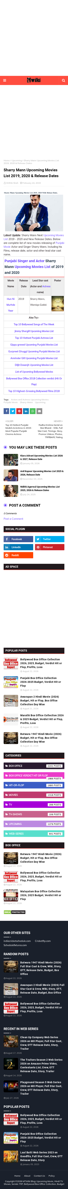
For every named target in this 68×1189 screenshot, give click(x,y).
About (27, 1175)
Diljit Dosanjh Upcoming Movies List (34, 364)
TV (31, 804)
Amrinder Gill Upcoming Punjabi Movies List (34, 358)
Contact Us (39, 1175)
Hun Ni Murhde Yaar (11, 304)
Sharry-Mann (26, 402)
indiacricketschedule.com (17, 940)
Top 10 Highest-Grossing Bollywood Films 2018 (34, 391)
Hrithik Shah (12, 183)
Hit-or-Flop (31, 785)
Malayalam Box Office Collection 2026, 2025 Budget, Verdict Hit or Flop (40, 895)
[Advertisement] (34, 38)
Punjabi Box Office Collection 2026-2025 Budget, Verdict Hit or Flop (40, 682)
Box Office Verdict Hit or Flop (31, 776)
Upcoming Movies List (32, 267)
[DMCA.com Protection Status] (15, 913)
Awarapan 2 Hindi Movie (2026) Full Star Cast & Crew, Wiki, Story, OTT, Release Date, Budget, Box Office (42, 989)
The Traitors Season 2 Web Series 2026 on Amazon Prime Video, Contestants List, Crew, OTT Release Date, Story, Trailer (41, 1065)
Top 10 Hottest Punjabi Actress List (34, 337)
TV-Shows (31, 814)
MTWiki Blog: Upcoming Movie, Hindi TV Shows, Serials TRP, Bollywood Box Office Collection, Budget (34, 1182)
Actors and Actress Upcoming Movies (30, 399)
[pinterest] (50, 547)
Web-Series (31, 833)
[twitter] (50, 539)
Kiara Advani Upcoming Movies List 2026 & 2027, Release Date (41, 457)
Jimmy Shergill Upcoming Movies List (34, 331)
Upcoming (17, 160)
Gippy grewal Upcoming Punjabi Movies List (34, 344)
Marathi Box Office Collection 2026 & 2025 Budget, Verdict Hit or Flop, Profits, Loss (42, 719)
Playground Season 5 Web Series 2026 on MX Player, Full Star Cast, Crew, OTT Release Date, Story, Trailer (41, 1088)
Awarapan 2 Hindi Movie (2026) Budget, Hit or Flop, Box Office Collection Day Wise (39, 700)
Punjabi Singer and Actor (24, 261)
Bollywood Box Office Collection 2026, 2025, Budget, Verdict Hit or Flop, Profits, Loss (41, 663)
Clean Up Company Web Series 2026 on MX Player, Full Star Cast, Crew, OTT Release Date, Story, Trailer (41, 1043)
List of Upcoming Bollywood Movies (34, 371)
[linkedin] (18, 547)
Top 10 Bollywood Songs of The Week (34, 324)
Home (7, 160)
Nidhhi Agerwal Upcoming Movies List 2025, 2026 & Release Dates (40, 488)
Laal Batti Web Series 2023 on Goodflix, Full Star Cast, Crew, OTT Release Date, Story (41, 1156)
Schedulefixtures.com (15, 945)
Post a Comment (13, 518)
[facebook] (18, 539)
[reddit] (18, 555)
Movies (31, 794)
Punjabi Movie (11, 402)
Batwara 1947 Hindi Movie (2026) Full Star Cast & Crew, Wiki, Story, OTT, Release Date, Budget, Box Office (41, 968)
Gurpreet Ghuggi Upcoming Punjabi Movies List (34, 351)
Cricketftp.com (43, 940)
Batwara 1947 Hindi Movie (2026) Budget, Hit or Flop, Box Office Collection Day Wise (41, 738)
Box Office (31, 765)
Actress (46, 286)
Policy (52, 1175)
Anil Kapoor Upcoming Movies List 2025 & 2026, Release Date (42, 473)
